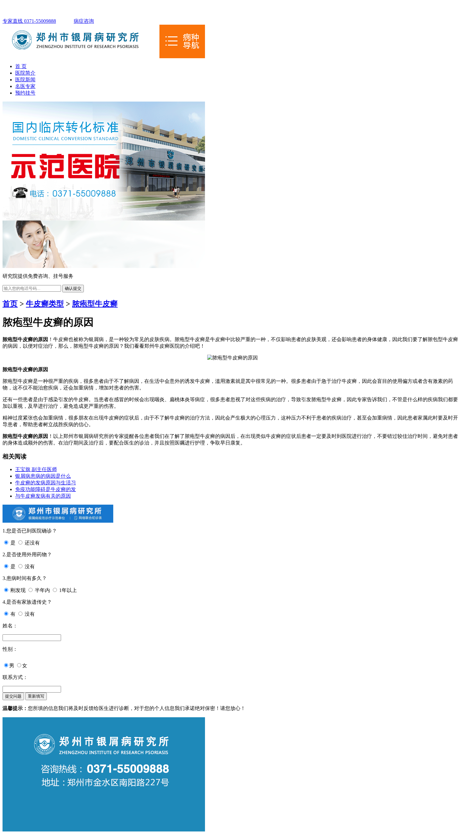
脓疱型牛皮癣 (95, 304)
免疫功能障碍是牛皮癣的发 (45, 489)
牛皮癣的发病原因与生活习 (45, 482)
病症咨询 (84, 21)
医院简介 (25, 73)
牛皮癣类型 (45, 304)
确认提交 (73, 288)
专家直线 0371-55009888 (29, 21)
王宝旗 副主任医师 (36, 469)
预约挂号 (25, 93)
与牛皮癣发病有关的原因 (43, 496)
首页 (10, 304)
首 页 (21, 66)
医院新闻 (25, 79)
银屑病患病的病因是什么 (43, 476)
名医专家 (25, 86)
